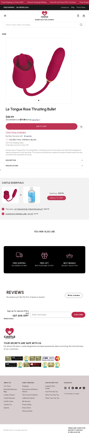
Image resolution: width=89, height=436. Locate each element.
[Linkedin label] (84, 388)
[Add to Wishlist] (81, 127)
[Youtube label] (76, 388)
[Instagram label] (65, 388)
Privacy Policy (9, 318)
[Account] (78, 15)
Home (4, 34)
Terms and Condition (76, 428)
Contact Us (65, 7)
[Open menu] (12, 15)
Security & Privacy (75, 430)
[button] (44, 120)
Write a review (74, 295)
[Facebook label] (69, 388)
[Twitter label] (80, 388)
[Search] (81, 24)
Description (11, 160)
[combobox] (44, 25)
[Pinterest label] (72, 388)
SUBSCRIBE (78, 315)
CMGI (10, 430)
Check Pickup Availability (16, 132)
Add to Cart (41, 126)
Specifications (12, 166)
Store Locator (74, 432)
